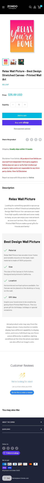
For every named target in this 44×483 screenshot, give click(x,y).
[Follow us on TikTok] (16, 448)
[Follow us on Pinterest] (12, 448)
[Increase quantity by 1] (25, 104)
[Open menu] (3, 7)
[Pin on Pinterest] (31, 139)
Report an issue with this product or (18, 177)
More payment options (22, 129)
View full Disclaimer (19, 171)
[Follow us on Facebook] (3, 448)
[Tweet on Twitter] (35, 139)
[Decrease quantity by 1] (13, 104)
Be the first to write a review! (22, 392)
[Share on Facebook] (27, 139)
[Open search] (30, 7)
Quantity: (5, 105)
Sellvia (5, 85)
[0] (39, 7)
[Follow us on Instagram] (8, 448)
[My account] (35, 7)
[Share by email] (40, 139)
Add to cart (22, 115)
